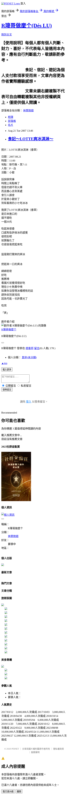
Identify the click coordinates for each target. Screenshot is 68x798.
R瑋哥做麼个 (8, 329)
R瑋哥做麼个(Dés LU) (26, 25)
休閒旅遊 (28, 110)
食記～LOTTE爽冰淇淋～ (30, 139)
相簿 (10, 117)
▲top (4, 363)
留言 (36, 348)
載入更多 (7, 369)
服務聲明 (35, 752)
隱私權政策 (58, 749)
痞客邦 (30, 348)
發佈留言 (7, 389)
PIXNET (15, 749)
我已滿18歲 (8, 791)
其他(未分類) (29, 357)
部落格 (12, 121)
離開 (19, 791)
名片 (10, 125)
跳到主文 (6, 34)
